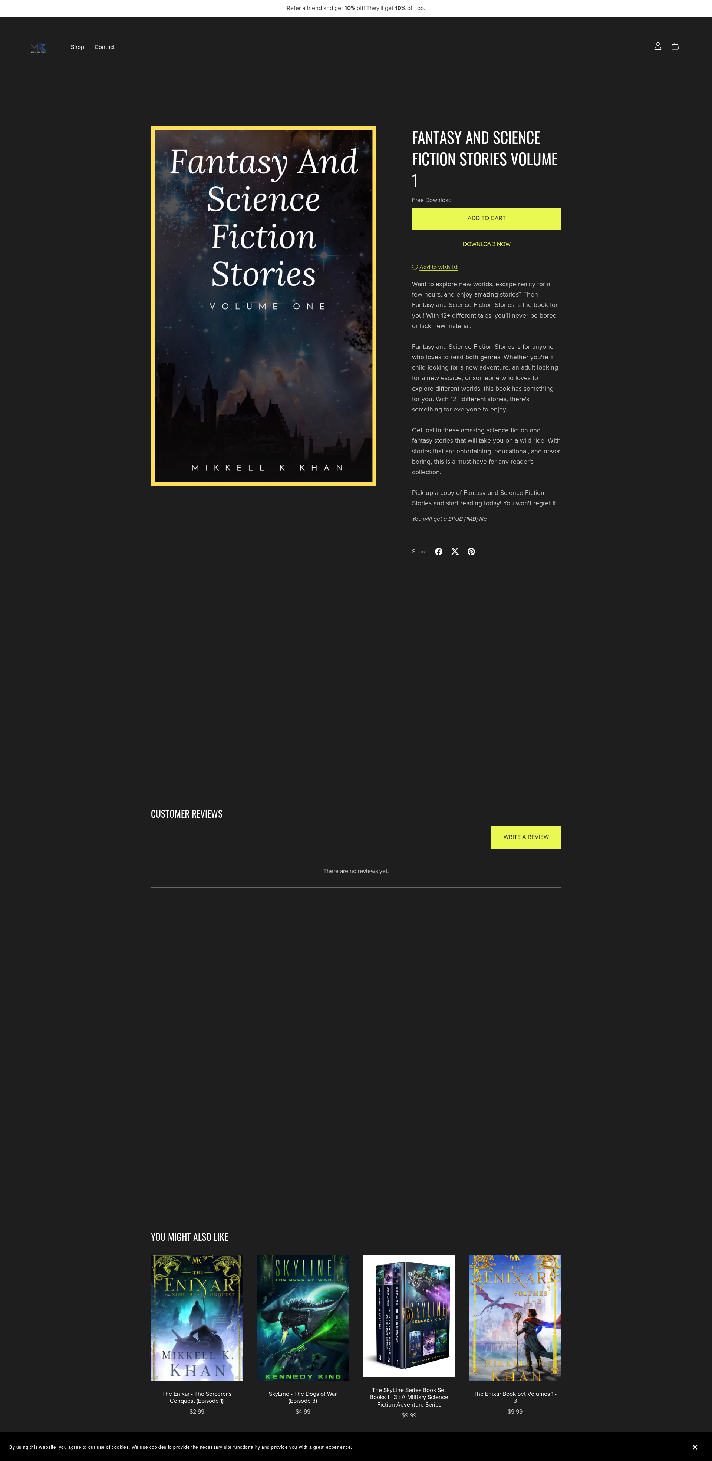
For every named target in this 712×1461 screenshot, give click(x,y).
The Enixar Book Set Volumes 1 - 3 (515, 1397)
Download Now (487, 244)
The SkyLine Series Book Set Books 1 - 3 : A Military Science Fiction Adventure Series (409, 1397)
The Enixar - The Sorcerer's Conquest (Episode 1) (196, 1397)
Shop (77, 47)
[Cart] (678, 46)
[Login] (657, 45)
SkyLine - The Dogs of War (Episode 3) (303, 1397)
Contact (105, 47)
